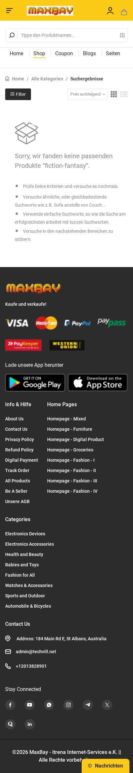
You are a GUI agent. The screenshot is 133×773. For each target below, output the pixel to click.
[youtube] (30, 705)
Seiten (113, 53)
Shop (39, 53)
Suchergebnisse (86, 78)
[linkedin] (30, 724)
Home (16, 53)
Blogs (89, 53)
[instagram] (68, 705)
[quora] (10, 724)
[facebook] (10, 705)
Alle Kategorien (47, 78)
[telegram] (88, 705)
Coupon (64, 53)
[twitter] (107, 705)
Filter (20, 94)
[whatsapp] (49, 705)
